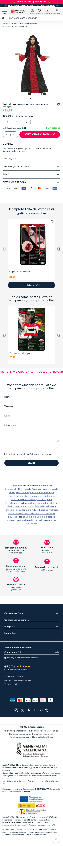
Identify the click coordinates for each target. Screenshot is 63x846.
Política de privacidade (15, 731)
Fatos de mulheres (48, 510)
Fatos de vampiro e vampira (14, 27)
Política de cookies (37, 731)
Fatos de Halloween (28, 24)
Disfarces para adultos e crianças (36, 493)
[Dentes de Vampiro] (31, 329)
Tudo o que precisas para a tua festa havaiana (31, 5)
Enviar (31, 463)
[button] (57, 11)
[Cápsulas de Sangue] (31, 244)
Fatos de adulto (39, 503)
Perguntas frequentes (42, 734)
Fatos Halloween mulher (43, 520)
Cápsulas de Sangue (20, 272)
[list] (31, 65)
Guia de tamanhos (24, 116)
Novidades (31, 524)
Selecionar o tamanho (39, 134)
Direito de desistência (42, 737)
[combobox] (31, 18)
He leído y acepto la (30, 454)
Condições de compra (20, 734)
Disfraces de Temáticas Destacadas (24, 496)
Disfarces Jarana (9, 24)
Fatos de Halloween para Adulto (22, 510)
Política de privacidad (40, 454)
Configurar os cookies (20, 737)
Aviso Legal (52, 731)
